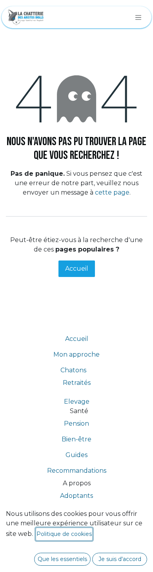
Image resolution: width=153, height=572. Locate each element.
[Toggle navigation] (138, 17)
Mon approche (76, 354)
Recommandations (76, 470)
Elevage (76, 401)
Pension (76, 423)
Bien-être (76, 439)
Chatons (76, 370)
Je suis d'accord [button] (119, 559)
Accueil (76, 268)
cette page (112, 192)
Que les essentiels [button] (62, 559)
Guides (76, 455)
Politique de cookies (64, 533)
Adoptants (76, 495)
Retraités (77, 382)
